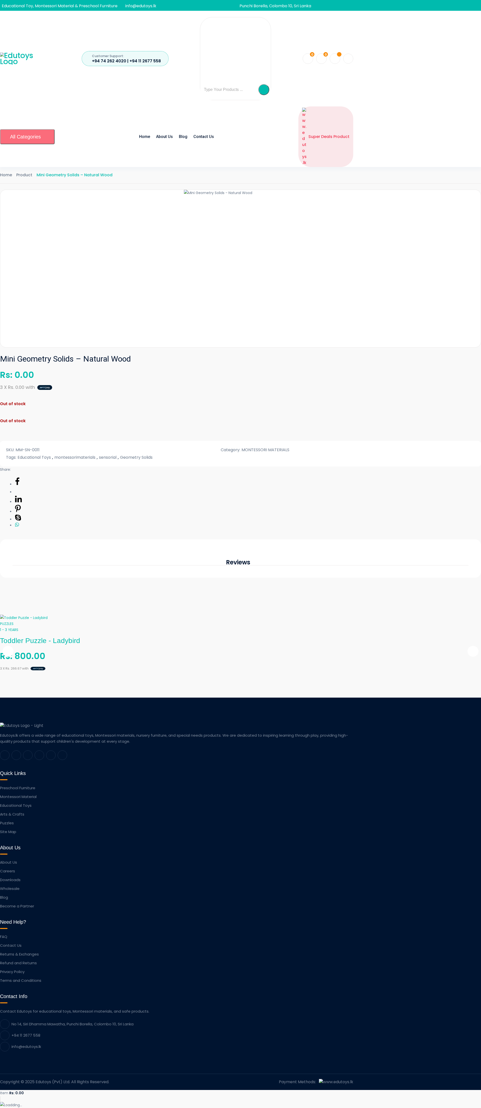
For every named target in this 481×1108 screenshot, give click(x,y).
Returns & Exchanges (19, 954)
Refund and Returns (18, 963)
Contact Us (203, 136)
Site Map (8, 831)
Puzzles (7, 823)
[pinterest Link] (28, 755)
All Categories (25, 136)
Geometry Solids (136, 457)
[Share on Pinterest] (18, 511)
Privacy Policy (12, 971)
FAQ (3, 936)
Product (24, 175)
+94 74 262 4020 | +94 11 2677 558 (126, 61)
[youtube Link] (39, 755)
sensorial (107, 457)
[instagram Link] (51, 755)
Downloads (10, 879)
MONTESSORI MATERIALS (265, 450)
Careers (7, 871)
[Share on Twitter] (18, 492)
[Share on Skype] (18, 519)
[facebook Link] (5, 755)
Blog (183, 136)
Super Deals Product (328, 136)
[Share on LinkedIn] (18, 501)
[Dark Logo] (25, 59)
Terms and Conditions (20, 980)
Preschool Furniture (17, 787)
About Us (164, 136)
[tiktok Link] (62, 755)
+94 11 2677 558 (26, 1035)
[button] (263, 89)
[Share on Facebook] (17, 484)
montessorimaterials (74, 457)
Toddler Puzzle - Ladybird (40, 641)
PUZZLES (7, 623)
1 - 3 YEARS (9, 629)
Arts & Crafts (12, 814)
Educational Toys (34, 457)
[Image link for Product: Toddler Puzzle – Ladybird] (24, 617)
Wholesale (10, 888)
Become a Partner (17, 906)
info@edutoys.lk (140, 6)
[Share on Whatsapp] (17, 525)
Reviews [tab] (238, 562)
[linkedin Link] (16, 755)
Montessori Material (18, 796)
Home (144, 136)
